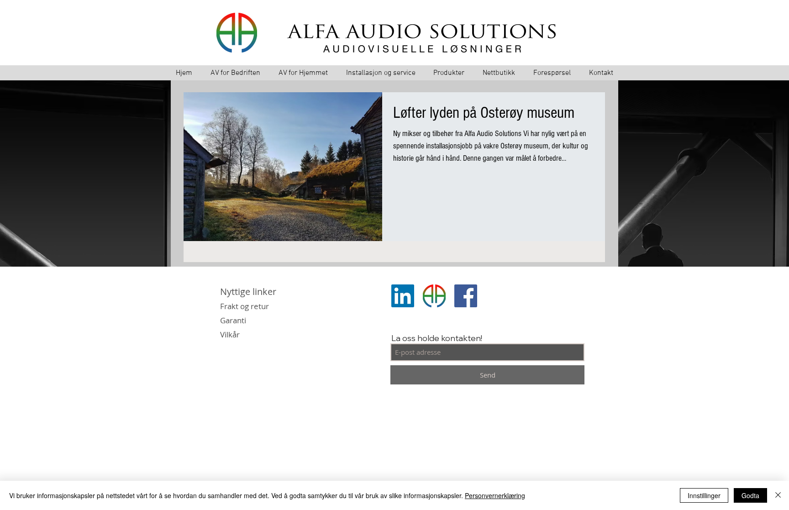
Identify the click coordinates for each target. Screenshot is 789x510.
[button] (449, 73)
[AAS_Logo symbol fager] (434, 295)
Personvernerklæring (495, 495)
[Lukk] (778, 495)
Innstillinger (704, 495)
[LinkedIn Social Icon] (402, 295)
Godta (750, 495)
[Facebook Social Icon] (465, 295)
